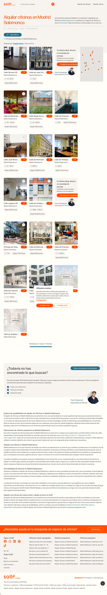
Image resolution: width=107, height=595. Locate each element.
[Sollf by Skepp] (9, 4)
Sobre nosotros (9, 564)
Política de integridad (26, 585)
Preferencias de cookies (41, 585)
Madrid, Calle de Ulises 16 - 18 (38, 545)
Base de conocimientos (11, 561)
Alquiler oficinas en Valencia (76, 588)
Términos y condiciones (11, 585)
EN (5, 551)
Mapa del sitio (81, 585)
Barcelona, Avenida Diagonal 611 (39, 554)
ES (8, 551)
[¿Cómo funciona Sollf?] (103, 583)
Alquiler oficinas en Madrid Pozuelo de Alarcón (69, 557)
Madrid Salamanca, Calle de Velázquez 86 (93, 564)
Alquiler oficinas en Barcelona (24, 588)
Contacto (7, 568)
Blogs (5, 558)
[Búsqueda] (52, 4)
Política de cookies (55, 585)
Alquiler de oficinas (84, 4)
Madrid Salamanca (68, 20)
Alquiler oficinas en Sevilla (59, 588)
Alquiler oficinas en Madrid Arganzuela (66, 545)
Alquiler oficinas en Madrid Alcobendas (67, 542)
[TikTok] (5, 546)
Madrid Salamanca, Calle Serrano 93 (91, 542)
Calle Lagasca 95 (10, 438)
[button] (92, 59)
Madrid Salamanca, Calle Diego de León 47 (93, 551)
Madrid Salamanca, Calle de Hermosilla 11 (93, 561)
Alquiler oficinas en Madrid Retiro (65, 561)
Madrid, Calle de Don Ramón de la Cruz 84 (42, 557)
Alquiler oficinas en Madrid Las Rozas (66, 554)
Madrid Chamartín (74, 505)
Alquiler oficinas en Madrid (42, 588)
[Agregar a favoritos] (23, 50)
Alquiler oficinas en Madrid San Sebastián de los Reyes (71, 564)
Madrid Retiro (8, 507)
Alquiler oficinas (9, 588)
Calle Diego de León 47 (69, 435)
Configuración (41, 300)
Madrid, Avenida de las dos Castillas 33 (41, 542)
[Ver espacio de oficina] (24, 72)
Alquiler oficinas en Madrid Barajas (65, 548)
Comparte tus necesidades (70, 64)
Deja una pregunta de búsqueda (85, 368)
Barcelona (36, 485)
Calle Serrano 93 (84, 435)
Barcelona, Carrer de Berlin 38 (38, 551)
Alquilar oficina (98, 4)
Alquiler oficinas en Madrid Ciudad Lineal (67, 551)
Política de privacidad (69, 585)
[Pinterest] (20, 541)
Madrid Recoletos (87, 505)
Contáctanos (95, 529)
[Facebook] (6, 541)
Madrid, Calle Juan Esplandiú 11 (39, 548)
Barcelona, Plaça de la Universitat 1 (40, 564)
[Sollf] (4, 28)
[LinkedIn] (15, 541)
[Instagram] (10, 541)
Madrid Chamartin (61, 23)
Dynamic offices (91, 585)
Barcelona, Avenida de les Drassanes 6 (41, 561)
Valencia (63, 485)
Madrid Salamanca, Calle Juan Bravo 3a (92, 557)
